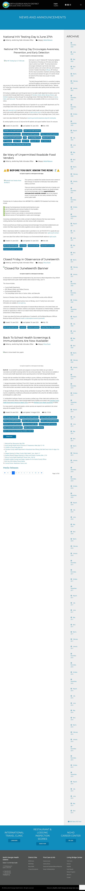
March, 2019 (74, 447)
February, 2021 (74, 268)
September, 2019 (74, 403)
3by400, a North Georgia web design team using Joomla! (68, 888)
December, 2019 (73, 377)
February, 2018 (74, 547)
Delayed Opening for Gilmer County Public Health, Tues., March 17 (22, 453)
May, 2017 (73, 618)
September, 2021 (74, 217)
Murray (47, 95)
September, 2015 (74, 775)
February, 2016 (74, 733)
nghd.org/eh (53, 236)
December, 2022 (73, 98)
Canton (56, 97)
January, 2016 (74, 740)
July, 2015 (73, 790)
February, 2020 (74, 361)
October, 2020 (74, 301)
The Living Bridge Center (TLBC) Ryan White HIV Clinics (17, 144)
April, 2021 (73, 253)
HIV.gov (48, 70)
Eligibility (69, 866)
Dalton (5, 99)
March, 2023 (74, 75)
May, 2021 (73, 246)
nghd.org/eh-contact (53, 233)
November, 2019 (73, 387)
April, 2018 (73, 532)
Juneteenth (23, 327)
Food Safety (23, 245)
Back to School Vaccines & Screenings (33, 427)
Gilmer (43, 95)
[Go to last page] (41, 472)
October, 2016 (74, 673)
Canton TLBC (17, 141)
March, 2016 (74, 726)
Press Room (47, 263)
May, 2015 (73, 804)
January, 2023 (74, 89)
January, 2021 (74, 275)
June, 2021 (73, 239)
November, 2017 (73, 573)
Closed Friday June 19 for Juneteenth (50, 327)
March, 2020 (74, 354)
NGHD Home (31, 861)
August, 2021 (74, 224)
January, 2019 (74, 461)
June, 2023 (73, 53)
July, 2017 (73, 604)
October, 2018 (74, 487)
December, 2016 (73, 656)
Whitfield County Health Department (12, 137)
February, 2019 (74, 454)
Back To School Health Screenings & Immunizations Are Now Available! (26, 339)
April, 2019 (73, 439)
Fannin (39, 95)
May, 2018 (73, 525)
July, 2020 (73, 325)
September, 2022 (74, 124)
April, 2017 (73, 625)
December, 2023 (73, 46)
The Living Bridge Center (34, 137)
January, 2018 (74, 554)
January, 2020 (74, 368)
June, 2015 (73, 797)
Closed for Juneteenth (33, 327)
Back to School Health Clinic (30, 424)
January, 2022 (74, 182)
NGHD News (31, 863)
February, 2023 (74, 82)
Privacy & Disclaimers (33, 869)
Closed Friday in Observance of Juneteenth (31, 259)
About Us (69, 874)
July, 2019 (73, 418)
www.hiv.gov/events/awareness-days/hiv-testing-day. (42, 118)
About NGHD (31, 866)
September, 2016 (74, 682)
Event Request (70, 869)
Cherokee (34, 95)
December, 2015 (73, 749)
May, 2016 (73, 711)
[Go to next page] (38, 472)
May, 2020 (73, 339)
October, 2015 (74, 766)
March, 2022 (74, 168)
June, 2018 (73, 518)
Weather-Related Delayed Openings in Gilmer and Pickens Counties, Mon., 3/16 (26, 455)
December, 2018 (73, 470)
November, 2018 (73, 480)
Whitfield (5, 97)
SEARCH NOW (42, 843)
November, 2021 (73, 201)
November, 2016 (73, 666)
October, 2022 (74, 115)
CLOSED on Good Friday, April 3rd (13, 447)
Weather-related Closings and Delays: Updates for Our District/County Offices (25, 459)
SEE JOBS (70, 840)
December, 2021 (73, 191)
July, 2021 (73, 232)
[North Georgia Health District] (5, 5)
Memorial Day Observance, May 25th (14, 443)
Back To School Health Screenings (48, 424)
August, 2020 (74, 317)
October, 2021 (74, 208)
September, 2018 (74, 496)
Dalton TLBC (25, 141)
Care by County (46, 861)
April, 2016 (73, 718)
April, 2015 (73, 811)
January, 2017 (74, 647)
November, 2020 (73, 294)
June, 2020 (73, 332)
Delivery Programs (71, 872)
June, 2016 (73, 704)
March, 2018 (74, 540)
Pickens (52, 95)
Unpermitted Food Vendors (47, 245)
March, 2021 (74, 261)
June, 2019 (73, 425)
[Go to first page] (4, 472)
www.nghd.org (12, 110)
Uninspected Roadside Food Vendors (13, 249)
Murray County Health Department (30, 134)
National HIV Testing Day (48, 137)
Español (56, 6)
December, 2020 (73, 284)
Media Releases (48, 40)
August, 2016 (74, 689)
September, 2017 (74, 589)
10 (35, 473)
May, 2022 (73, 153)
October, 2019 (74, 394)
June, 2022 (73, 146)
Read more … (10, 436)
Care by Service (46, 863)
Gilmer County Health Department (12, 134)
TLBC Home (69, 861)
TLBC (24, 137)
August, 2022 (74, 131)
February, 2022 (74, 175)
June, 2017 (73, 611)
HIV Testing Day (7, 141)
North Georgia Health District (11, 245)
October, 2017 (74, 580)
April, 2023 (73, 67)
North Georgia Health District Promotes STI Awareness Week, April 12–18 (24, 445)
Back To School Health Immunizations (13, 427)
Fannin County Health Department (32, 130)
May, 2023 (73, 60)
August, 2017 (74, 596)
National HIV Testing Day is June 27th (28, 36)
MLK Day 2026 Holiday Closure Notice (15, 461)
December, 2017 (73, 563)
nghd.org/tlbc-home (35, 112)
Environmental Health (33, 245)
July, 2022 (73, 139)
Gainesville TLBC (35, 141)
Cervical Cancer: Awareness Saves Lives (16, 463)
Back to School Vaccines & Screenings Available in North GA (18, 431)
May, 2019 (73, 432)
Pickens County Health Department (49, 134)
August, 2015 (74, 782)
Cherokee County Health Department (13, 130)
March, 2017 (74, 633)
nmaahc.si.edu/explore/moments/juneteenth (33, 318)
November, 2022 (73, 108)
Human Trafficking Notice (49, 869)
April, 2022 (73, 160)
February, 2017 (74, 640)
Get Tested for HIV (46, 141)
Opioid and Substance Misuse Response (52, 866)
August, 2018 (74, 503)
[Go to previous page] (7, 472)
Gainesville (12, 99)
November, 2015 (73, 759)
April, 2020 (73, 346)
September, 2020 (74, 310)
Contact (68, 877)
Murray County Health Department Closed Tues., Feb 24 (20, 457)
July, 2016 (73, 697)
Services (69, 863)
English (56, 4)
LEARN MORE (14, 840)
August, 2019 (74, 410)
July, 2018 (73, 511)
